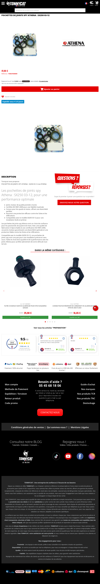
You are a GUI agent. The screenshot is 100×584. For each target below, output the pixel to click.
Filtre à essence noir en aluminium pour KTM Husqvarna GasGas (25, 307)
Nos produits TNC (86, 398)
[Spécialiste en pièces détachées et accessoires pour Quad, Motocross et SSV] (44, 4)
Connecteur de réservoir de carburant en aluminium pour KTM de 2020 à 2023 (75, 307)
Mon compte (11, 384)
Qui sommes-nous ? (57, 427)
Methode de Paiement (16, 389)
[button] (3, 137)
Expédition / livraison (16, 393)
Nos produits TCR (86, 393)
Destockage (89, 403)
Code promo (11, 403)
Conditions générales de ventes (27, 427)
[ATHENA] (74, 44)
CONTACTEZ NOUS (50, 412)
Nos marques (88, 389)
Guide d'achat (88, 384)
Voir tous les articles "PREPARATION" (50, 328)
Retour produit (12, 398)
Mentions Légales (80, 427)
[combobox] (50, 10)
